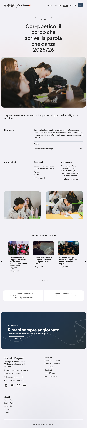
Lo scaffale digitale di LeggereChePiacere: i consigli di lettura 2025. (19, 260)
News (65, 5)
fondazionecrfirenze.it (15, 380)
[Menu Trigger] (80, 5)
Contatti (72, 5)
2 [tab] (41, 281)
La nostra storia (50, 367)
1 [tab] (39, 281)
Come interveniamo (52, 364)
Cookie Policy (9, 403)
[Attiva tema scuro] (78, 5)
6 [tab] (48, 281)
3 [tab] (42, 281)
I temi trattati (49, 370)
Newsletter (8, 406)
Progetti (58, 5)
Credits (7, 412)
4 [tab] (44, 281)
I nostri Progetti (50, 373)
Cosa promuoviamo (52, 360)
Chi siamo (50, 5)
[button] (85, 261)
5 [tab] (46, 281)
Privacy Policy (9, 400)
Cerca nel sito (51, 376)
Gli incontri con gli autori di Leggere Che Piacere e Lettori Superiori (43, 260)
